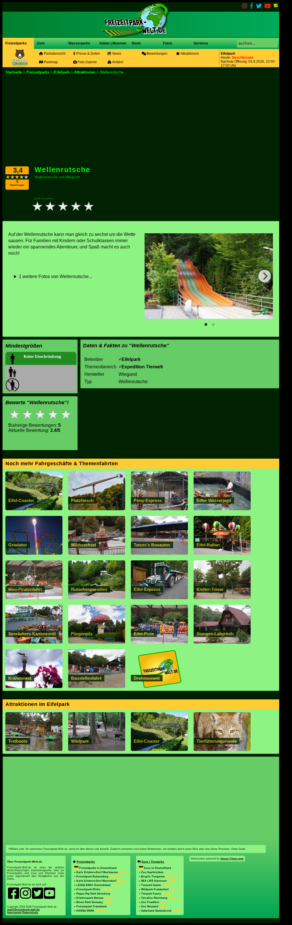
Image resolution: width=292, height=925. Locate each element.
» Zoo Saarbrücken (151, 872)
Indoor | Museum (113, 43)
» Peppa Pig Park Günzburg (92, 893)
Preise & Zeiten (88, 54)
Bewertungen (156, 54)
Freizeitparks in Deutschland (98, 868)
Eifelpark (62, 72)
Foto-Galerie (87, 62)
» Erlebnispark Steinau (89, 898)
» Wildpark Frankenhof (154, 889)
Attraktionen (189, 54)
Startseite (13, 72)
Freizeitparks (16, 43)
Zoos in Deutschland (157, 868)
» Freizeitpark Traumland (90, 906)
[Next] (264, 276)
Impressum (14, 912)
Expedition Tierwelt (142, 366)
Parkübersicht (54, 54)
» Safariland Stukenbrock (155, 910)
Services (201, 43)
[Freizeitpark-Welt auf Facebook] (252, 7)
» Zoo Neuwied (149, 906)
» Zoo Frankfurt (149, 902)
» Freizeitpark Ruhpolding (91, 876)
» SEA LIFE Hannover (153, 880)
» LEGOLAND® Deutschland (92, 885)
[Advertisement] (141, 122)
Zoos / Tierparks (152, 861)
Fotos (167, 43)
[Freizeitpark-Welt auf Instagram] (244, 7)
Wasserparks (79, 43)
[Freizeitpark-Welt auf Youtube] (267, 7)
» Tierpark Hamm (150, 885)
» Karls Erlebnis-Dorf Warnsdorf (95, 880)
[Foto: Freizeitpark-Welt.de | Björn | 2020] (209, 276)
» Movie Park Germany (89, 902)
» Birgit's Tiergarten (152, 876)
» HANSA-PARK (84, 910)
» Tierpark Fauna (150, 893)
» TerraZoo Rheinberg (153, 898)
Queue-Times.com (232, 858)
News (136, 43)
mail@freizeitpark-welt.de (23, 909)
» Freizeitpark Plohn (87, 889)
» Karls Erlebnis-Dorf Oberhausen (96, 872)
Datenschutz (30, 912)
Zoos (41, 43)
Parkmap (50, 62)
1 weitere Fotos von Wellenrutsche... (55, 276)
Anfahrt (117, 62)
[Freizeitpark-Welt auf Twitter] (259, 7)
